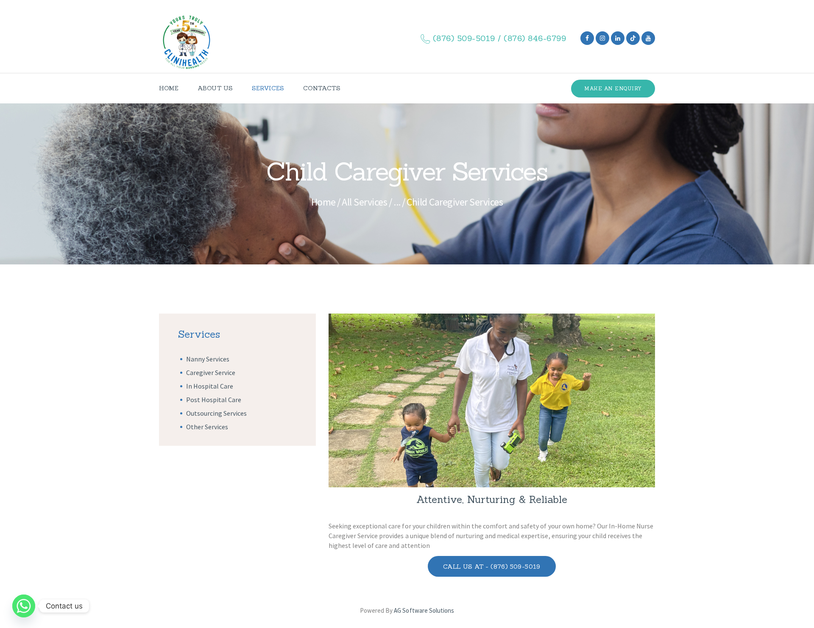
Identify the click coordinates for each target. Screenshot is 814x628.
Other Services (207, 426)
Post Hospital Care (213, 399)
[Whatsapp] (23, 606)
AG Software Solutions (424, 610)
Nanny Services (207, 359)
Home (323, 201)
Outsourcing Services (216, 413)
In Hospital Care (209, 386)
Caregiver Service (210, 372)
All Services (364, 201)
